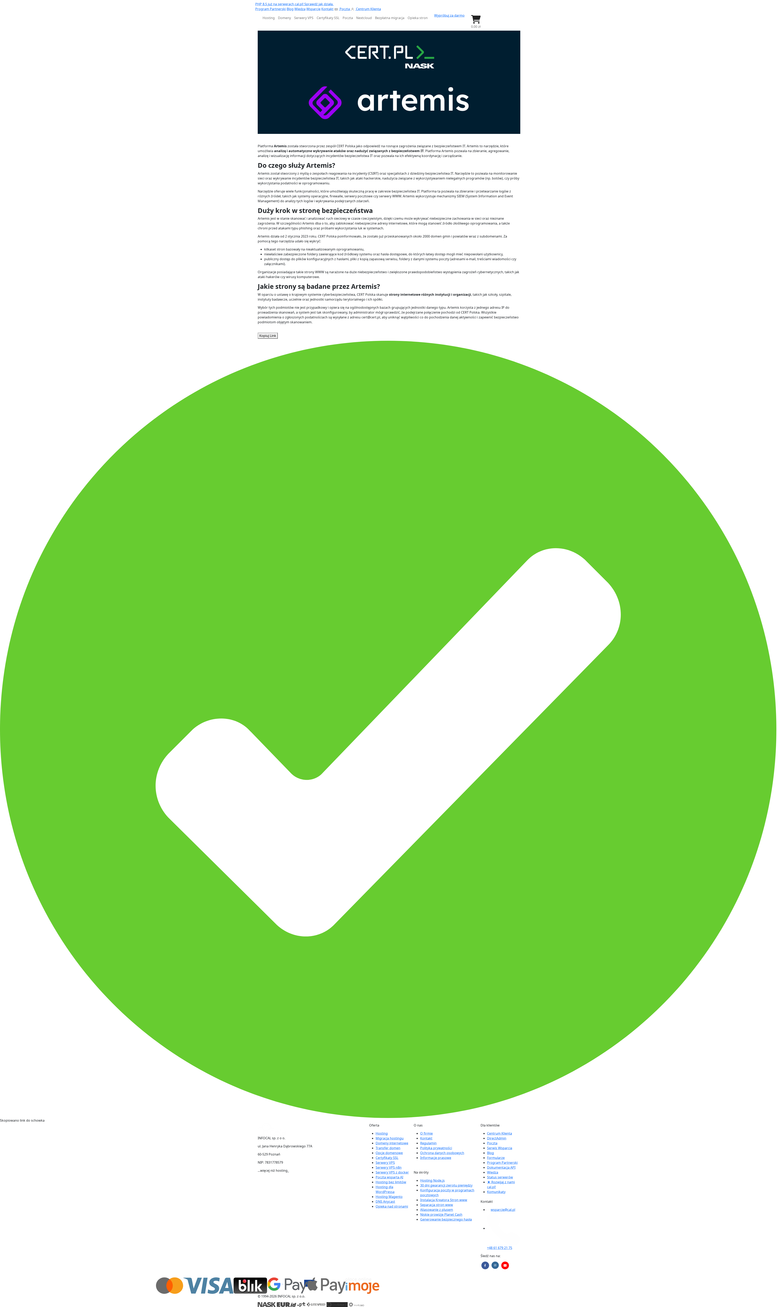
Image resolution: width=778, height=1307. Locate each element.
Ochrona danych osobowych (442, 1153)
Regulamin (428, 1143)
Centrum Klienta (368, 9)
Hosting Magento (389, 1196)
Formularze (496, 1157)
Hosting (382, 1133)
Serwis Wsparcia (499, 1148)
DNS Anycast (385, 1201)
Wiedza (300, 9)
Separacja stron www (436, 1205)
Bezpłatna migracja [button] (389, 18)
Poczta (345, 9)
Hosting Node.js (432, 1180)
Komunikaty (496, 1192)
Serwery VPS (385, 1162)
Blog (290, 9)
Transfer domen (388, 1148)
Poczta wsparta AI (389, 1177)
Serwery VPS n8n (389, 1167)
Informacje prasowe (435, 1157)
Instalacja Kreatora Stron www (443, 1200)
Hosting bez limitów (391, 1182)
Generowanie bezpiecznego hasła (446, 1219)
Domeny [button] (284, 18)
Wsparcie (313, 9)
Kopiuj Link (267, 335)
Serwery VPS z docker (392, 1172)
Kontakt (327, 9)
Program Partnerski (270, 9)
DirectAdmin (496, 1138)
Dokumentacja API (501, 1167)
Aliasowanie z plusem (436, 1209)
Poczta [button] (348, 18)
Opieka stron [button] (418, 18)
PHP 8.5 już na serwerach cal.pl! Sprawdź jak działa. (294, 4)
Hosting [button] (269, 18)
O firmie (426, 1133)
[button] (475, 22)
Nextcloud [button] (364, 18)
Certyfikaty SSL (387, 1157)
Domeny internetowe (392, 1143)
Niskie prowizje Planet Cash (441, 1214)
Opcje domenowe (389, 1153)
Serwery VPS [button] (303, 18)
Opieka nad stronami (392, 1206)
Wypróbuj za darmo (449, 15)
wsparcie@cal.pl (503, 1209)
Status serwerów (500, 1177)
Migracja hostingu (390, 1138)
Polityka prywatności (436, 1148)
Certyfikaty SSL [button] (328, 18)
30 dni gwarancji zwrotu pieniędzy (446, 1185)
